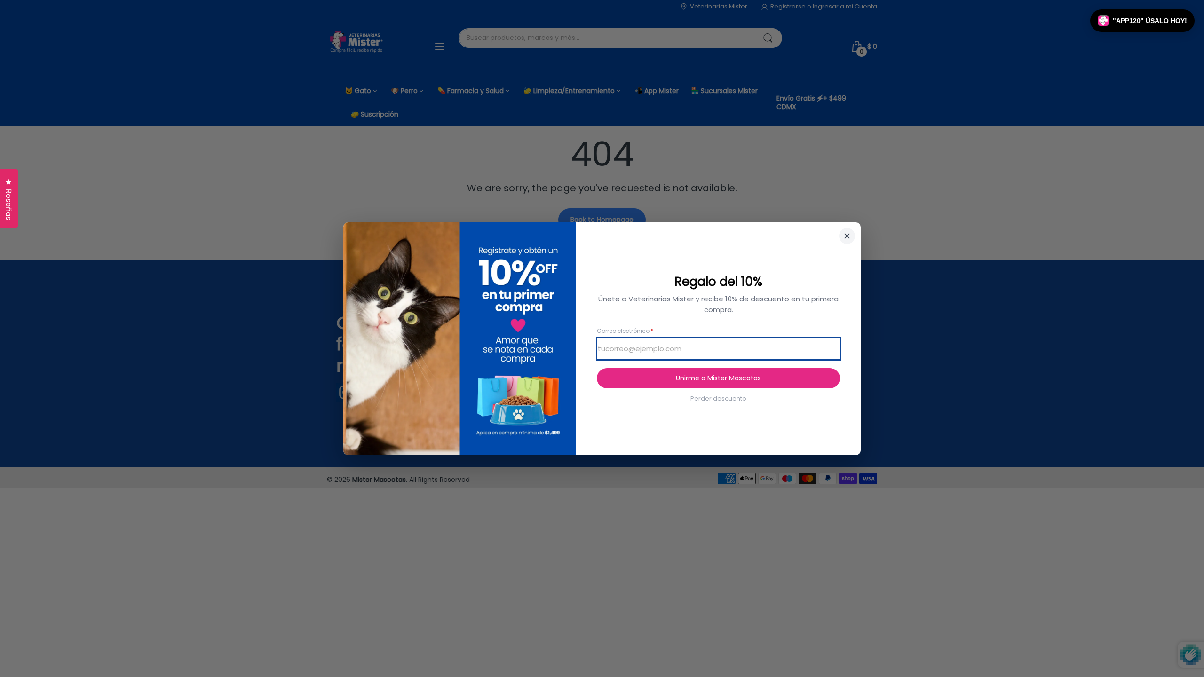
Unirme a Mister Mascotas (718, 378)
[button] (1142, 20)
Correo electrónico (625, 331)
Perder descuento (718, 398)
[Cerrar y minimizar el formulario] (847, 236)
